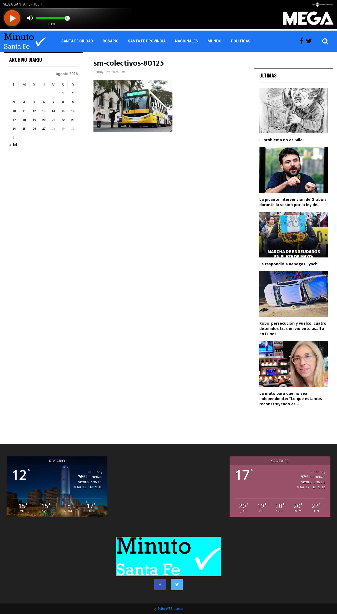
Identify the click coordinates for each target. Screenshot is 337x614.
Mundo (214, 41)
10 (14, 111)
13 (43, 111)
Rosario (110, 41)
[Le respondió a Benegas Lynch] (293, 234)
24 (14, 128)
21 (53, 120)
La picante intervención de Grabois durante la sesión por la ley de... (292, 202)
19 (34, 120)
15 (63, 111)
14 (53, 111)
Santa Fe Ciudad (77, 41)
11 (24, 111)
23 (72, 120)
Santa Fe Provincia (147, 41)
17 (14, 120)
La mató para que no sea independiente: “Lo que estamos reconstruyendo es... (290, 399)
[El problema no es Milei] (293, 110)
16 (72, 111)
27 (43, 128)
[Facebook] (303, 41)
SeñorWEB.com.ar (170, 609)
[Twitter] (310, 41)
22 (63, 120)
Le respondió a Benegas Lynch (288, 264)
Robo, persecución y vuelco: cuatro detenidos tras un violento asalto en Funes (292, 329)
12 (34, 111)
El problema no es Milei (281, 140)
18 (24, 120)
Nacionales (186, 41)
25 (24, 128)
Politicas (240, 41)
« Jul (13, 145)
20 (43, 120)
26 (34, 128)
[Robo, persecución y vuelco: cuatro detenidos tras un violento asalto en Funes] (293, 294)
